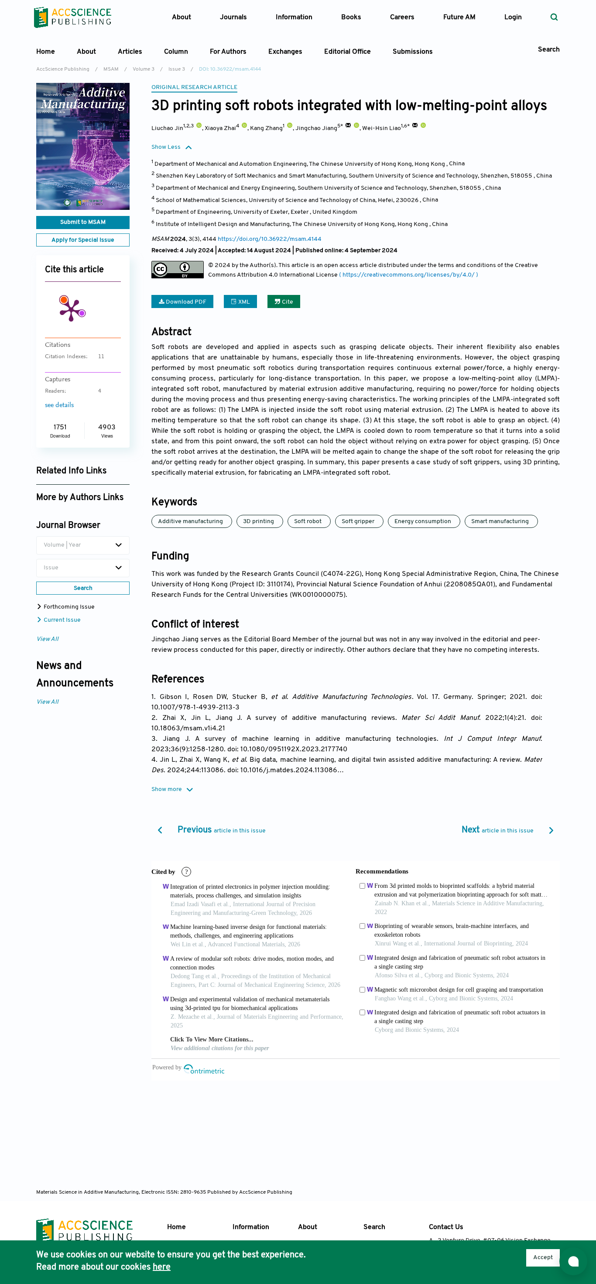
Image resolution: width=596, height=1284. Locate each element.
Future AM (459, 17)
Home (45, 51)
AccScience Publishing (62, 69)
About (307, 1227)
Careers (402, 17)
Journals (233, 17)
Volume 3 (143, 69)
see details (59, 405)
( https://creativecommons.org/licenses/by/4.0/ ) (408, 275)
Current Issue (61, 620)
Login (513, 17)
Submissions (413, 51)
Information (251, 1227)
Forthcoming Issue (68, 607)
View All (47, 639)
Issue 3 (176, 69)
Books (351, 17)
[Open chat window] (573, 1261)
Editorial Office (347, 51)
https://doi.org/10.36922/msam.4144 (270, 239)
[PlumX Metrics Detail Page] (71, 310)
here (162, 1267)
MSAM (111, 69)
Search (374, 1227)
